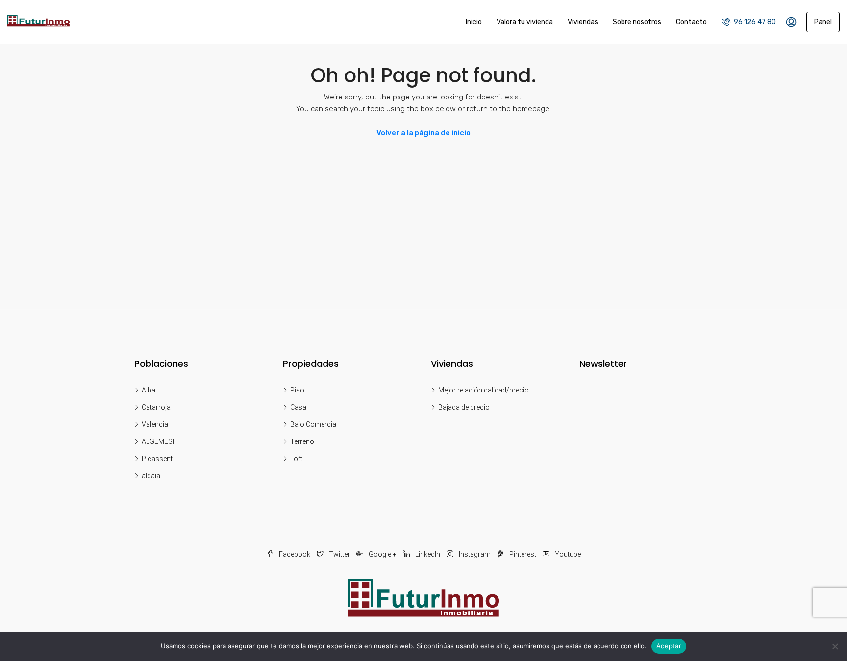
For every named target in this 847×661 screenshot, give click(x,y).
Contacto (691, 22)
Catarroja (156, 407)
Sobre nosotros (637, 22)
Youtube (567, 554)
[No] (835, 646)
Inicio (474, 22)
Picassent (157, 459)
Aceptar (668, 646)
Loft (296, 459)
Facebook (294, 554)
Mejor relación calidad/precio (483, 390)
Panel (823, 22)
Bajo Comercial (314, 424)
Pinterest (523, 554)
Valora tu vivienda (525, 22)
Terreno (302, 441)
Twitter (339, 554)
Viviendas (583, 22)
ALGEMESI (158, 441)
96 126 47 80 (754, 22)
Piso (297, 390)
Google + (382, 554)
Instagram (474, 554)
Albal (149, 390)
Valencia (155, 424)
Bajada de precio (464, 407)
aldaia (151, 476)
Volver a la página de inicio (423, 132)
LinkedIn (428, 554)
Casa (298, 407)
